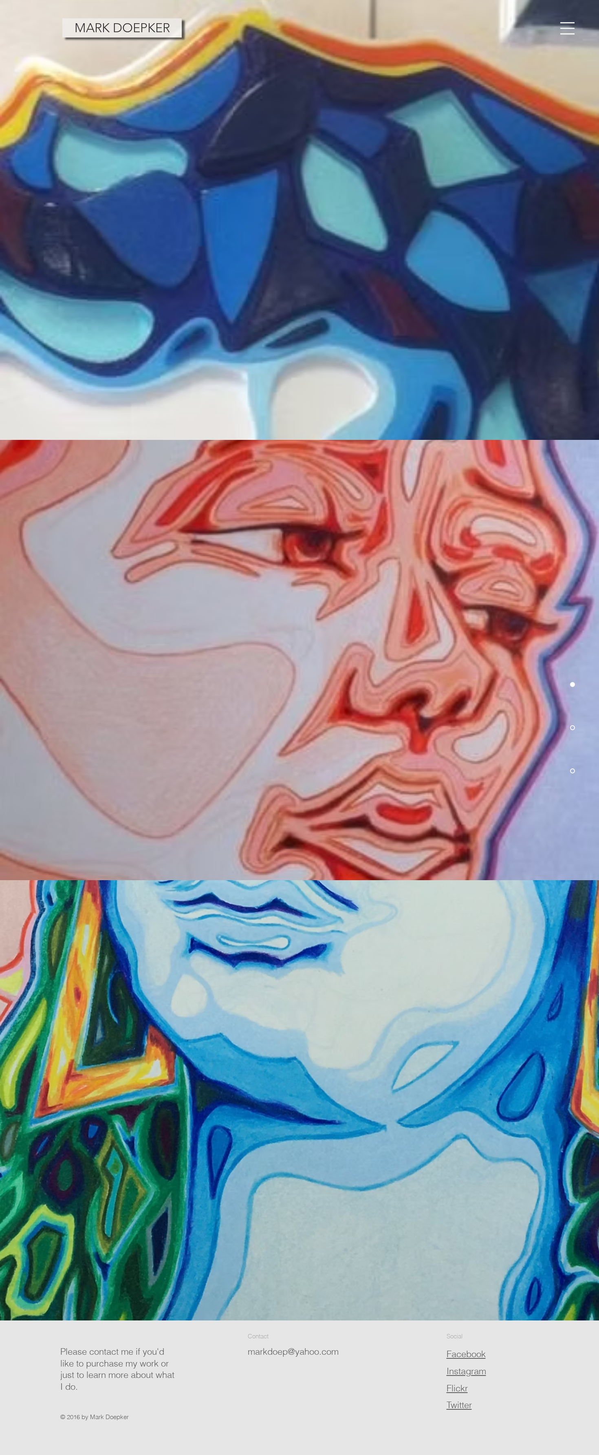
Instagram (466, 1371)
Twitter (459, 1405)
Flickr (457, 1388)
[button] (567, 28)
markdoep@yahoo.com (293, 1351)
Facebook (466, 1354)
